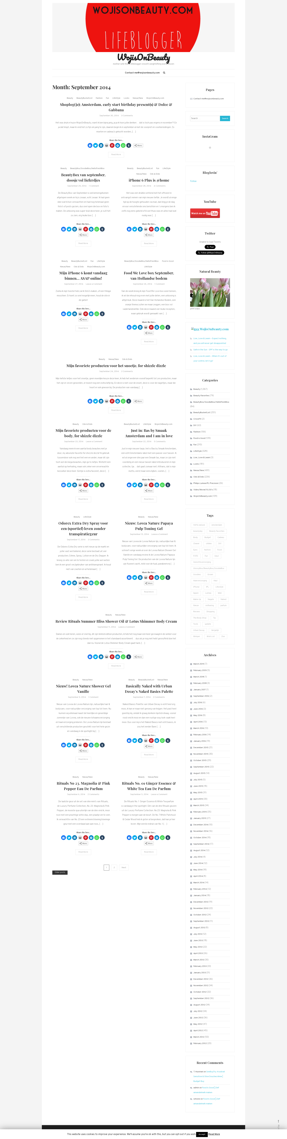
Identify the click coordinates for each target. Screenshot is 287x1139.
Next (124, 867)
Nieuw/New (138, 98)
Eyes (195, 550)
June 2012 (198, 1017)
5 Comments (160, 441)
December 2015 (200, 747)
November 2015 (200, 754)
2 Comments (127, 371)
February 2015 (200, 812)
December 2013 (200, 902)
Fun (107, 98)
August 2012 (199, 1005)
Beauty (70, 98)
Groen (210, 574)
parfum (223, 605)
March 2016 (198, 728)
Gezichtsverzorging (202, 562)
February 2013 (200, 966)
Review (196, 612)
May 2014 (197, 870)
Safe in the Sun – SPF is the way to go (210, 350)
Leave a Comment (94, 284)
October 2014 (199, 837)
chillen (209, 544)
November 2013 (200, 908)
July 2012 (197, 1011)
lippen (196, 593)
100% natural (199, 525)
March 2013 (198, 960)
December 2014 (200, 825)
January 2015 (199, 818)
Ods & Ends (155, 174)
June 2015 (198, 786)
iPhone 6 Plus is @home (149, 180)
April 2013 (198, 953)
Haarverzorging (200, 581)
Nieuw (196, 605)
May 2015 (197, 792)
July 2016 (197, 702)
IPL (207, 587)
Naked (223, 599)
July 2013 (197, 934)
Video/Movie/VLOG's (203, 490)
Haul (215, 581)
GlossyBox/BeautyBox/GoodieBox (208, 568)
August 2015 (199, 773)
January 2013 (199, 972)
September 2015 (201, 767)
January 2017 (199, 689)
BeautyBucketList (84, 98)
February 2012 (200, 1043)
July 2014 (197, 857)
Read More (116, 154)
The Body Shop (199, 618)
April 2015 (198, 799)
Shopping (210, 612)
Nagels (211, 599)
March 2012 (198, 1037)
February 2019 (200, 670)
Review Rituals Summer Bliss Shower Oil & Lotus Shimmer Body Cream (116, 621)
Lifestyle (219, 587)
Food (219, 550)
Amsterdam (217, 525)
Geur (217, 556)
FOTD (195, 556)
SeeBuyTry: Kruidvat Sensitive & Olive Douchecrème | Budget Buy (209, 1076)
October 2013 (199, 915)
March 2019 (198, 664)
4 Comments (160, 186)
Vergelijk (215, 630)
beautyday (198, 531)
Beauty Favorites (201, 395)
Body (195, 537)
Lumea (208, 593)
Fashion (99, 98)
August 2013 (199, 927)
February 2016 (200, 735)
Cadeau (220, 537)
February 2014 (200, 889)
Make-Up (197, 599)
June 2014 (198, 863)
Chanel (196, 544)
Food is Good (168, 261)
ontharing (209, 605)
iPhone (196, 587)
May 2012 (197, 1024)
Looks (126, 98)
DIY (195, 425)
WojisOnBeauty (143, 57)
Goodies (197, 574)
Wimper (196, 636)
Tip (214, 618)
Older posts (60, 872)
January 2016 (199, 741)
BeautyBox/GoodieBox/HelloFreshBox (87, 168)
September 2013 (201, 921)
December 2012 (200, 979)
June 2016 (198, 709)
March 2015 (198, 805)
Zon (223, 636)
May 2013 (197, 947)
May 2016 (197, 715)
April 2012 (198, 1030)
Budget (207, 537)
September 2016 (201, 696)
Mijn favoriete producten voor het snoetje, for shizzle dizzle (116, 365)
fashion (207, 550)
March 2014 (198, 882)
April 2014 (198, 876)
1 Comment (94, 186)
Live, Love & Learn (201, 457)
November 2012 (200, 985)
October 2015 (199, 760)
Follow (193, 181)
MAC (220, 593)
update (208, 624)
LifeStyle (116, 98)
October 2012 (199, 992)
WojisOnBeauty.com (155, 98)
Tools (195, 624)
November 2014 (200, 831)
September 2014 (201, 844)
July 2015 (197, 780)
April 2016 (198, 722)
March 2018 (198, 677)
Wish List (211, 636)
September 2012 (201, 998)
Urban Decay (198, 630)
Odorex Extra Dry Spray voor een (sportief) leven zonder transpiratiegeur (83, 528)
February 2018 (200, 683)
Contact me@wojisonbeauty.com (142, 72)
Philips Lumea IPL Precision (205, 483)
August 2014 (199, 850)
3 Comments (127, 115)
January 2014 (199, 895)
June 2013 (198, 940)
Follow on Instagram (212, 153)
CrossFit (197, 419)
